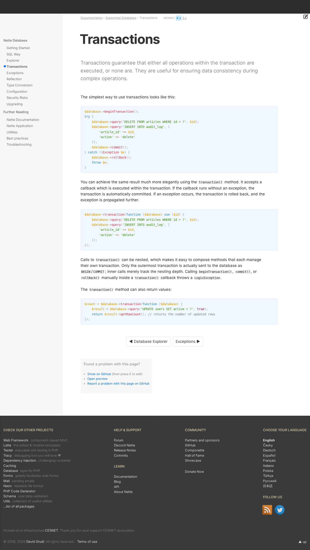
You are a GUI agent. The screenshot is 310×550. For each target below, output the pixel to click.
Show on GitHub (99, 374)
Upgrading (15, 104)
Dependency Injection (37, 460)
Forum (118, 440)
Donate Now (194, 471)
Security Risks (17, 98)
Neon (23, 486)
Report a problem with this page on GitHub (118, 383)
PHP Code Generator (19, 491)
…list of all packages (18, 506)
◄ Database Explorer (148, 341)
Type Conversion (19, 85)
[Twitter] (279, 510)
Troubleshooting (19, 144)
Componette (194, 450)
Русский (269, 481)
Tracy (32, 455)
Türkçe (268, 476)
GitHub (190, 445)
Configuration (17, 91)
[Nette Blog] (267, 510)
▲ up (302, 542)
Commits (121, 455)
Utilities (12, 132)
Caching (9, 466)
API (116, 487)
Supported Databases (121, 18)
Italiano (268, 466)
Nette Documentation (23, 120)
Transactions (17, 66)
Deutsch (269, 450)
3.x (184, 18)
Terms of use (87, 541)
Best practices (17, 138)
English (269, 440)
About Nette (123, 492)
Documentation (92, 18)
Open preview (97, 379)
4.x (178, 18)
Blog (117, 481)
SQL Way (13, 54)
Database (21, 471)
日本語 (268, 486)
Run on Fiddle (273, 110)
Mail (18, 481)
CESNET (51, 530)
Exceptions (15, 73)
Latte (31, 445)
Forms (31, 476)
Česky (268, 445)
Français (269, 460)
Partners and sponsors (202, 440)
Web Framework (35, 440)
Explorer (13, 60)
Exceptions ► (188, 341)
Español (269, 455)
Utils (27, 501)
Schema (25, 496)
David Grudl (35, 541)
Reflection (14, 79)
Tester (30, 450)
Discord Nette (124, 445)
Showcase (193, 460)
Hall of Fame (194, 455)
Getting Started (18, 48)
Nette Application (20, 126)
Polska (268, 471)
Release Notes (125, 450)
